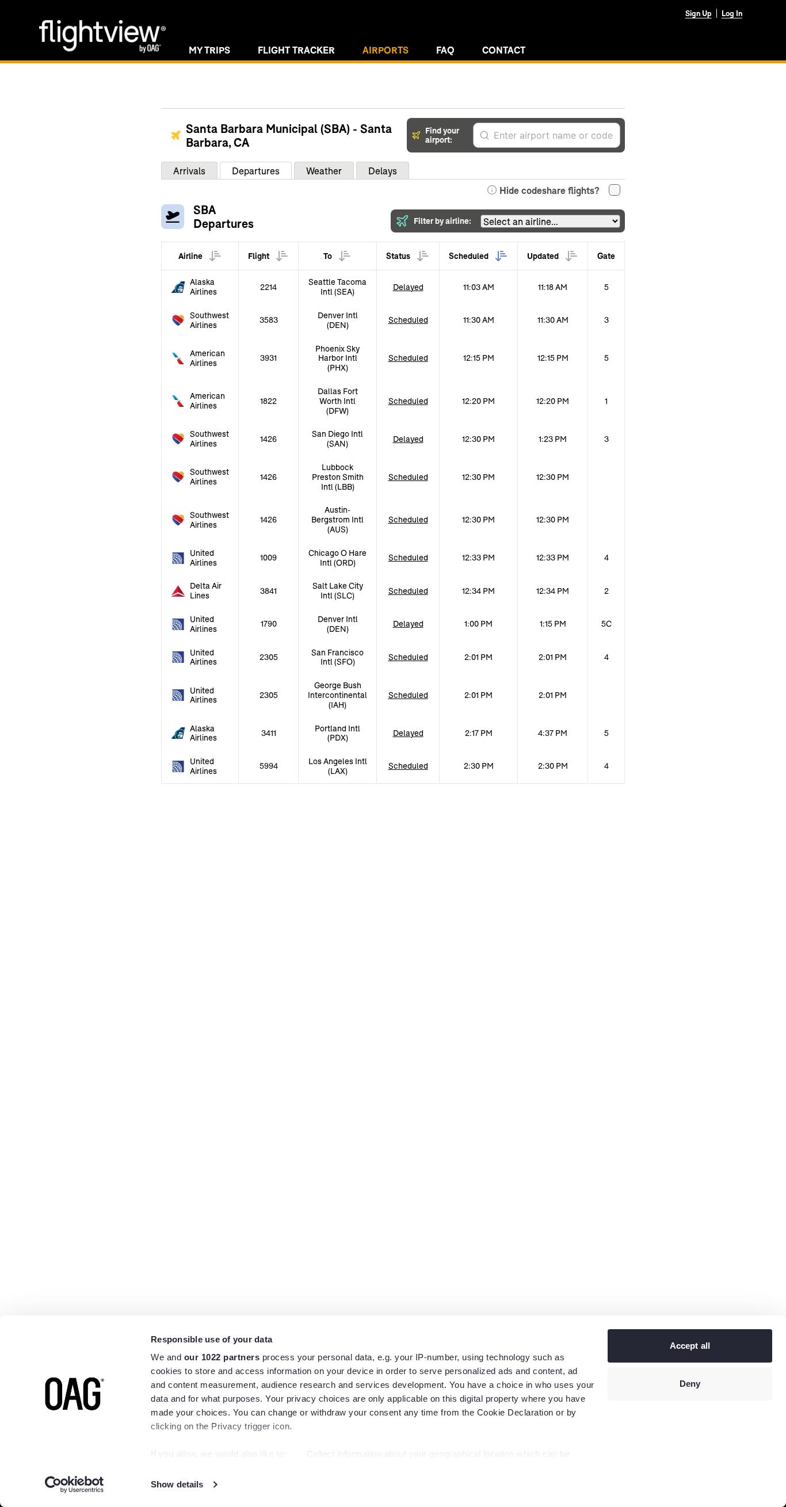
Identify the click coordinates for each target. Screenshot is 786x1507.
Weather (324, 170)
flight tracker (296, 49)
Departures (256, 170)
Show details (177, 1484)
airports (386, 49)
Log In (732, 13)
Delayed (408, 287)
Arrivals (189, 170)
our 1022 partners (222, 1357)
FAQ (445, 49)
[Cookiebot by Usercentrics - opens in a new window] (74, 1484)
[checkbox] (614, 190)
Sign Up (698, 13)
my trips (209, 49)
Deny (690, 1383)
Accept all (690, 1345)
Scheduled (408, 320)
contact (503, 49)
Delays (382, 170)
